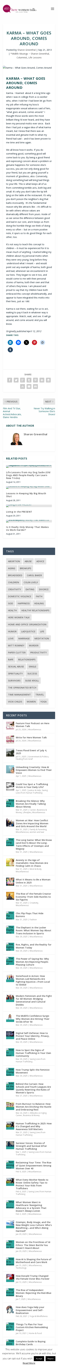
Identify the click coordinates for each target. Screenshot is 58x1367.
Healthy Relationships (35, 610)
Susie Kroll (32, 680)
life (42, 631)
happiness (24, 603)
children (13, 582)
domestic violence (19, 596)
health (12, 610)
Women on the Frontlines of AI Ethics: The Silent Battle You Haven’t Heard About (33, 1245)
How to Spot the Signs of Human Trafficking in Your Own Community (33, 1053)
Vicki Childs (15, 701)
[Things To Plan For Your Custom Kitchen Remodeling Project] (10, 1326)
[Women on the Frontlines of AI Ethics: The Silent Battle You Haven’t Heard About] (10, 1244)
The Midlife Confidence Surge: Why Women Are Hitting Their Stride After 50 (32, 1018)
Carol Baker (34, 575)
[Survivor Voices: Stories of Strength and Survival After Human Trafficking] (10, 1145)
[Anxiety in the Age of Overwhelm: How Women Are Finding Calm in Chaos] (10, 862)
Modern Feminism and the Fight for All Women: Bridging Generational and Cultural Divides (34, 1000)
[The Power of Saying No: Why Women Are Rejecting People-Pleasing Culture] (10, 961)
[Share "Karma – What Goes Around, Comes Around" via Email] (29, 386)
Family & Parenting (38, 829)
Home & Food (35, 1333)
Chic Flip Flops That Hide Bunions (29, 915)
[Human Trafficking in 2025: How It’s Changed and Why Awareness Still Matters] (10, 1126)
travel (39, 694)
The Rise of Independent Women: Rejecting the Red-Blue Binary (33, 1293)
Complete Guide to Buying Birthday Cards (30, 1343)
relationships (26, 659)
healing (39, 603)
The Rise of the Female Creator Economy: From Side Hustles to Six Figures (33, 896)
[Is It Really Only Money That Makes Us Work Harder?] (29, 521)
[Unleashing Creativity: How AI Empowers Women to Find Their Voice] (10, 769)
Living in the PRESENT (19, 511)
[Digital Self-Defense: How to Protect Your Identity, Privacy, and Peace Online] (10, 1035)
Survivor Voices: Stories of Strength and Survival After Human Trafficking (31, 1146)
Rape (11, 659)
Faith (39, 596)
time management (19, 694)
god (10, 603)
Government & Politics (38, 756)
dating (30, 589)
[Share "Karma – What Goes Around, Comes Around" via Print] (35, 386)
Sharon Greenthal (26, 49)
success (32, 673)
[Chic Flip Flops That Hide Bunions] (10, 915)
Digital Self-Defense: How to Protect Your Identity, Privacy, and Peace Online (32, 1036)
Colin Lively (31, 582)
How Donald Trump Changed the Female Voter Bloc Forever (32, 1277)
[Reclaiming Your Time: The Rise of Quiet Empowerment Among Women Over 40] (10, 1165)
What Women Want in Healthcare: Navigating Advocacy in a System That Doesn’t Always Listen (31, 1207)
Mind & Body (35, 869)
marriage (24, 638)
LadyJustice (28, 631)
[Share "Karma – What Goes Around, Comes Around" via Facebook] (9, 380)
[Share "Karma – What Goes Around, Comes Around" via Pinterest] (35, 380)
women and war (37, 832)
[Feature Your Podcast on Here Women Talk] (10, 725)
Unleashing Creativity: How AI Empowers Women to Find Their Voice (34, 770)
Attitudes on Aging (38, 1113)
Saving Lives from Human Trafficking (32, 791)
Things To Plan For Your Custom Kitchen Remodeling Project (32, 1327)
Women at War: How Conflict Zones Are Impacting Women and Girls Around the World (32, 823)
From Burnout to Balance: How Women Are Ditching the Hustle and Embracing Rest (33, 1106)
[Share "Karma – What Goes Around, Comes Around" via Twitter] (16, 380)
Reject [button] (50, 1358)
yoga (43, 701)
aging (11, 568)
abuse (28, 561)
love (11, 638)
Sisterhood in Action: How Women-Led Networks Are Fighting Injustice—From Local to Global (33, 980)
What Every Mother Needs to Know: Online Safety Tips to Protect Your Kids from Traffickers (32, 1184)
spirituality (15, 673)
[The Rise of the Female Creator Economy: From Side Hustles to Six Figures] (10, 896)
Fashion (33, 919)
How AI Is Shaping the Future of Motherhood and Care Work (33, 1261)
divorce (44, 589)
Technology (21, 1268)
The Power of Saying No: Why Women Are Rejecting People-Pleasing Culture (32, 961)
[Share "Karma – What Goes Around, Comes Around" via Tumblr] (29, 380)
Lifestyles (27, 812)
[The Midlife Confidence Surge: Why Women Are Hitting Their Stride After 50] (10, 1018)
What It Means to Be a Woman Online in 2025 (33, 881)
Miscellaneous (34, 729)
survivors (14, 680)
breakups (25, 568)
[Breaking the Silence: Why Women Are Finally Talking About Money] (10, 803)
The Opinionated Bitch (22, 687)
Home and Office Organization (27, 624)
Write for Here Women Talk (31, 737)
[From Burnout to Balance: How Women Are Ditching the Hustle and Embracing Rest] (10, 1106)
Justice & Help (34, 790)
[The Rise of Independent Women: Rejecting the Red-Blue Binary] (10, 1292)
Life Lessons (35, 57)
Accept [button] (39, 1358)
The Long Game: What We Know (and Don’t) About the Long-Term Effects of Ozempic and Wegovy (34, 844)
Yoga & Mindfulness (38, 1316)
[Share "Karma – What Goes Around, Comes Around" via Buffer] (48, 380)
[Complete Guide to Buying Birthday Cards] (10, 1344)
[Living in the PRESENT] (29, 506)
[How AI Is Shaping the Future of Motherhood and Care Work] (10, 1261)
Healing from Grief (24, 759)
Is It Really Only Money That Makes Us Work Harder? (27, 528)
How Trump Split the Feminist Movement (33, 1071)
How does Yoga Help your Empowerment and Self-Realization (30, 1310)
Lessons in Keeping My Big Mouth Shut (26, 495)
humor (12, 631)
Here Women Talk (19, 617)
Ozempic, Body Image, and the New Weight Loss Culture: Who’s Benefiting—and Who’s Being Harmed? (34, 1226)
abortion (14, 561)
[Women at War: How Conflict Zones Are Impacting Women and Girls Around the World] (10, 823)
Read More (29, 1363)
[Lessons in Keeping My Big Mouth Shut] (29, 487)
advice (40, 561)
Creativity (34, 902)
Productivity (38, 652)
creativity (14, 589)
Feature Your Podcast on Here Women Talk (32, 725)
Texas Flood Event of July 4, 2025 (31, 752)
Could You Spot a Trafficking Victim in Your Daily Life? (32, 786)
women (31, 701)
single (32, 666)
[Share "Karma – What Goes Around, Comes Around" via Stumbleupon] (22, 386)
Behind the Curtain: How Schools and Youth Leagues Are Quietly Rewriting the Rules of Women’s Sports (33, 1088)
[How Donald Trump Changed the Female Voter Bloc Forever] (10, 1278)
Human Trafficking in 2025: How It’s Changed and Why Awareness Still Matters (34, 1126)
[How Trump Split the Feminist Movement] (10, 1072)
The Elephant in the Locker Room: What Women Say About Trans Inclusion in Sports (33, 930)
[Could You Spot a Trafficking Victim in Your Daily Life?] (10, 786)
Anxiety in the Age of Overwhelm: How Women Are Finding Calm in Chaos (32, 863)
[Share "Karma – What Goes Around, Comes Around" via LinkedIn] (42, 380)
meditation (41, 638)
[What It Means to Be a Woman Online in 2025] (10, 882)
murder (34, 645)
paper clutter (17, 652)
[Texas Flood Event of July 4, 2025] (10, 753)
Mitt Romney (16, 645)
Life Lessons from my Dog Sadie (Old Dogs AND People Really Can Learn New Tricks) (28, 475)
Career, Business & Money (31, 811)
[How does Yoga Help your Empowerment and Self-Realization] (10, 1309)
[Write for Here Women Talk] (10, 740)
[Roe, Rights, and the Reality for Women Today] (10, 947)
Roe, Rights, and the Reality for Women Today (33, 946)
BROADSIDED (15, 575)
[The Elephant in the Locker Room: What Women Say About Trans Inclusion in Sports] (10, 930)
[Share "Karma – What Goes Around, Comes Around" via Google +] (22, 380)
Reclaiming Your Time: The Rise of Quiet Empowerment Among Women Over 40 (33, 1165)
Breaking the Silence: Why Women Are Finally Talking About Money (31, 803)
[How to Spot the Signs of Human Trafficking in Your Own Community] (10, 1052)
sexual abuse (16, 666)
